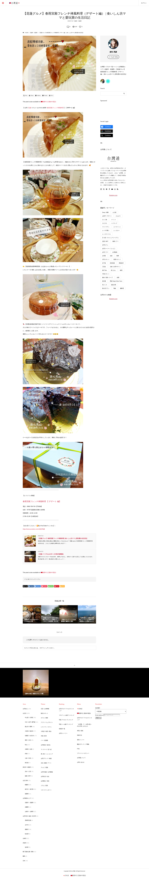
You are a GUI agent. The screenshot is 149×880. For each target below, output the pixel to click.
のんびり (118, 216)
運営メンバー (80, 739)
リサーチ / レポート (46, 790)
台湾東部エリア (27, 798)
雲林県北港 (28, 820)
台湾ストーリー (63, 733)
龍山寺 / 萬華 (28, 726)
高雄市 (24, 843)
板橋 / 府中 (28, 776)
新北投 (27, 762)
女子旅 (104, 263)
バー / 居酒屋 (44, 740)
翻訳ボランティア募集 (83, 744)
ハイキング (114, 223)
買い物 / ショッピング (47, 754)
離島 (24, 856)
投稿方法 (79, 735)
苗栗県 (27, 793)
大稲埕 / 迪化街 (29, 731)
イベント (113, 219)
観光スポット (44, 713)
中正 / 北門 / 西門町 (30, 722)
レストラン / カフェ (46, 727)
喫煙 (117, 255)
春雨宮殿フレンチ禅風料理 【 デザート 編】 (42, 501)
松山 (26, 744)
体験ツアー (115, 241)
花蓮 (29, 107)
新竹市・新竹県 (29, 789)
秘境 (121, 270)
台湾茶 (104, 255)
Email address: (99, 715)
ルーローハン (117, 227)
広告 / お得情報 (45, 709)
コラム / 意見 (44, 785)
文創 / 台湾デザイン (115, 266)
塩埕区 (27, 847)
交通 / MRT (105, 241)
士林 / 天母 (28, 758)
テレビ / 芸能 (44, 767)
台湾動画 (114, 252)
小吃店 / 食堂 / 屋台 (46, 731)
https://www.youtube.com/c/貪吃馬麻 (34, 529)
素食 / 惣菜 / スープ (107, 277)
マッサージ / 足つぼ (46, 749)
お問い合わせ (80, 762)
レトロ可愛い (105, 230)
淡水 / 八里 (28, 771)
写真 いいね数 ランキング (66, 724)
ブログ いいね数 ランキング (66, 715)
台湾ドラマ (105, 252)
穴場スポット (105, 274)
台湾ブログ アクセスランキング (66, 709)
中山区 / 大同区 (29, 717)
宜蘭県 (27, 807)
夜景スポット (117, 259)
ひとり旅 (104, 219)
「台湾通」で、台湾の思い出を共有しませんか (84, 725)
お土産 (114, 212)
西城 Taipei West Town (116, 281)
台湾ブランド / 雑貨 (46, 758)
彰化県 (27, 834)
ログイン (144, 3)
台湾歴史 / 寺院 (45, 781)
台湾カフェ (105, 245)
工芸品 (104, 266)
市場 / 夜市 (44, 736)
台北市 (24, 713)
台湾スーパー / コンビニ (108, 248)
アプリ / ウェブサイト (47, 722)
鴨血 (115, 288)
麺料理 (122, 288)
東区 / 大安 (28, 740)
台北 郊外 (25, 780)
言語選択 (97, 708)
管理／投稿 (80, 730)
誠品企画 (113, 284)
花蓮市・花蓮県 (77, 21)
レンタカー (117, 230)
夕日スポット (105, 259)
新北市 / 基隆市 (27, 767)
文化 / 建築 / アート (46, 763)
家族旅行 (121, 263)
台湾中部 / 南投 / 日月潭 (29, 816)
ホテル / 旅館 (44, 718)
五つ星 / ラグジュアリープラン (33, 579)
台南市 (24, 838)
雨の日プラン (105, 288)
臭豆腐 (104, 281)
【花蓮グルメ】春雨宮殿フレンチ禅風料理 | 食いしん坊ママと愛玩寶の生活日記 (62, 538)
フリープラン (105, 227)
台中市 (27, 825)
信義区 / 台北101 (29, 735)
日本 (24, 860)
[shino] (108, 81)
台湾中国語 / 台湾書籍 (47, 772)
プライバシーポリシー (83, 753)
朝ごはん (113, 270)
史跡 (111, 255)
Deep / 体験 (105, 212)
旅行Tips (104, 270)
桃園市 (27, 784)
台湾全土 (25, 709)
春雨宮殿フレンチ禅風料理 (55, 107)
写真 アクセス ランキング (66, 719)
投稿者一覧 (62, 728)
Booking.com (113, 195)
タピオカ (104, 223)
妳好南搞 (112, 263)
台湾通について (81, 758)
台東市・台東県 (29, 811)
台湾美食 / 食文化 (45, 745)
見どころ (104, 284)
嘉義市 (27, 829)
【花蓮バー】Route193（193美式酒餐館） (51, 554)
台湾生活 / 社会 (45, 776)
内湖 (26, 753)
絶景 (118, 277)
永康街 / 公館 (28, 749)
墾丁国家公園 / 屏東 (28, 851)
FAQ (78, 748)
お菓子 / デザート (107, 216)
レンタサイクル (106, 234)
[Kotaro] (102, 81)
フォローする (114, 57)
